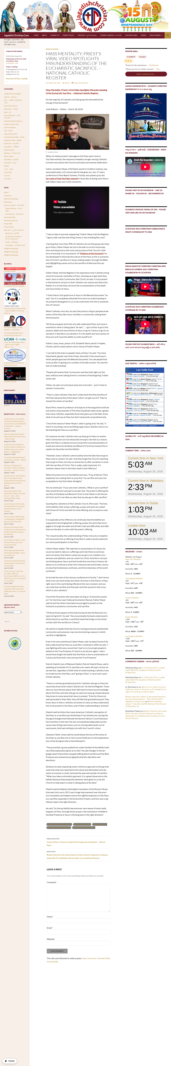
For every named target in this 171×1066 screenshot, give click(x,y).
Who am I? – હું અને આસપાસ (87, 35)
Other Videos (8, 156)
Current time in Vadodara (145, 480)
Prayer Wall (8, 224)
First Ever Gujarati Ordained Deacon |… (140, 395)
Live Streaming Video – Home (14, 137)
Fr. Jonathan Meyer (82, 824)
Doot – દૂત (7, 112)
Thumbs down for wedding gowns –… (144, 380)
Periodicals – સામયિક (11, 159)
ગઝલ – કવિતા (8, 169)
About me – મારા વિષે (12, 233)
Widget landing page (11, 248)
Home (36, 35)
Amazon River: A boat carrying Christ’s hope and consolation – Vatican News (76, 842)
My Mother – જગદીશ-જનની (15, 245)
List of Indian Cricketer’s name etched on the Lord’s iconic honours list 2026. (14, 542)
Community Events (10, 106)
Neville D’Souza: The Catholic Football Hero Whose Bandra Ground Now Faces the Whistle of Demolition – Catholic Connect (15, 424)
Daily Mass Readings (11, 199)
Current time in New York (145, 458)
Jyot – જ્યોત (8, 131)
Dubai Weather (131, 617)
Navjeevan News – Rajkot (13, 140)
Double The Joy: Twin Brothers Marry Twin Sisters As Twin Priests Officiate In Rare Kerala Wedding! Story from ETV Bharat (14, 480)
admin (67, 83)
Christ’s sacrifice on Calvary (59, 824)
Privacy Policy (68, 35)
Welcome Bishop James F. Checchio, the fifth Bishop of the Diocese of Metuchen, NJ (145, 703)
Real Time (144, 425)
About (44, 35)
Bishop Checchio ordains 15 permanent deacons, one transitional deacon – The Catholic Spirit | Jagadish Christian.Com (145, 699)
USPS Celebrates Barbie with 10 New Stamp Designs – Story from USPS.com (14, 552)
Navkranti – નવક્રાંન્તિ (11, 143)
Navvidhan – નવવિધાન (11, 147)
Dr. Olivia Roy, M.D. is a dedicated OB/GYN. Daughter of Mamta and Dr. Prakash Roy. (145, 670)
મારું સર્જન (7, 179)
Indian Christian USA (11, 124)
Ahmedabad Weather (134, 578)
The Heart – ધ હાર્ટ (10, 163)
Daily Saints (8, 202)
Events (143, 35)
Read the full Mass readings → (17, 80)
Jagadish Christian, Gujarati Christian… (143, 375)
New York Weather (133, 559)
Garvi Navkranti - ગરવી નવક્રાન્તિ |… (141, 409)
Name (50, 916)
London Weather (132, 598)
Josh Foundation (10, 127)
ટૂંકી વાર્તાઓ (7, 172)
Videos (6, 166)
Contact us (54, 35)
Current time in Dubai (143, 503)
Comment (52, 882)
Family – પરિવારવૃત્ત (11, 242)
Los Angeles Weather (134, 636)
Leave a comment (81, 83)
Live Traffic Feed (144, 370)
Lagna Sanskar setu (10, 134)
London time (136, 525)
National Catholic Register (59, 827)
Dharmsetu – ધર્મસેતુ (11, 109)
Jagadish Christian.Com (16, 35)
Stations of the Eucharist (84, 827)
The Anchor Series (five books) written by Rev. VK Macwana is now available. (14, 563)
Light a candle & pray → (146, 74)
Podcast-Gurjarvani (11, 220)
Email (50, 927)
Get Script (136, 425)
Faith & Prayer (155, 35)
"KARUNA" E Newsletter (12, 94)
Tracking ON (152, 425)
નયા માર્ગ (7, 176)
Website (51, 939)
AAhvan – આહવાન (10, 97)
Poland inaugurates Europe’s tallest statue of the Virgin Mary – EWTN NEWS (15, 436)
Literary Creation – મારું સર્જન (111, 35)
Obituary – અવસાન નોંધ (12, 153)
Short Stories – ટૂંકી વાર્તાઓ (14, 214)
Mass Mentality (100, 824)
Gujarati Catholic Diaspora (13, 121)
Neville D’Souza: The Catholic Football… (142, 384)
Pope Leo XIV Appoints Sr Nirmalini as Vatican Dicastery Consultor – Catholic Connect (14, 467)
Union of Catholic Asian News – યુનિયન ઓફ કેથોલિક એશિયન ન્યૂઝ (14, 344)
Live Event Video (131, 35)
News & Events (52, 49)
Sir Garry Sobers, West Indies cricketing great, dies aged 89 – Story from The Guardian (14, 519)
